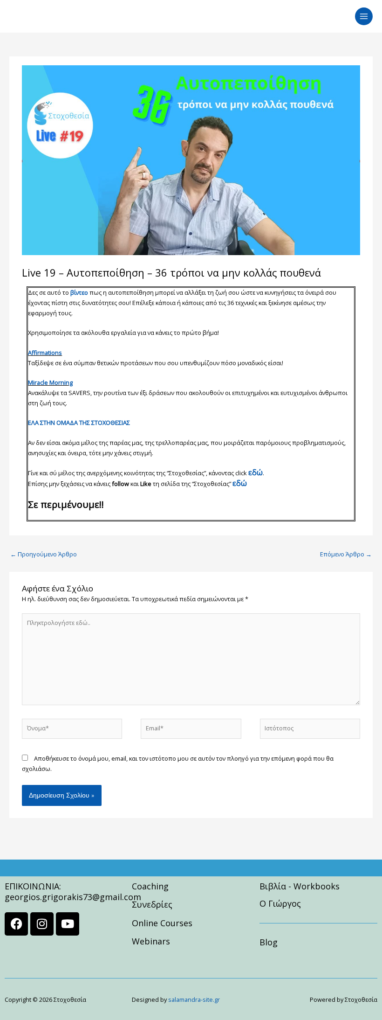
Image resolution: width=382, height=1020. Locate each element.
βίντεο (79, 292)
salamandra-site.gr (194, 999)
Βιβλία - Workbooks (299, 886)
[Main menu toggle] (364, 16)
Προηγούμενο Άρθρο (43, 554)
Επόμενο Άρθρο (346, 554)
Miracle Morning (50, 382)
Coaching (150, 886)
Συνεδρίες (152, 904)
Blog (268, 942)
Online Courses (162, 923)
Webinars (151, 941)
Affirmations (45, 352)
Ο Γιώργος (280, 903)
